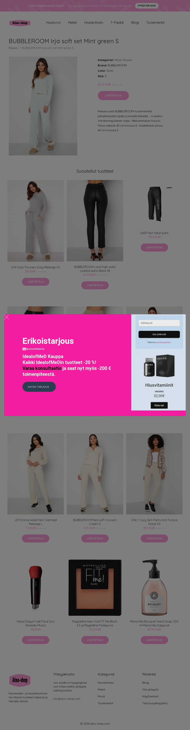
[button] (39, 387)
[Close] (6, 317)
